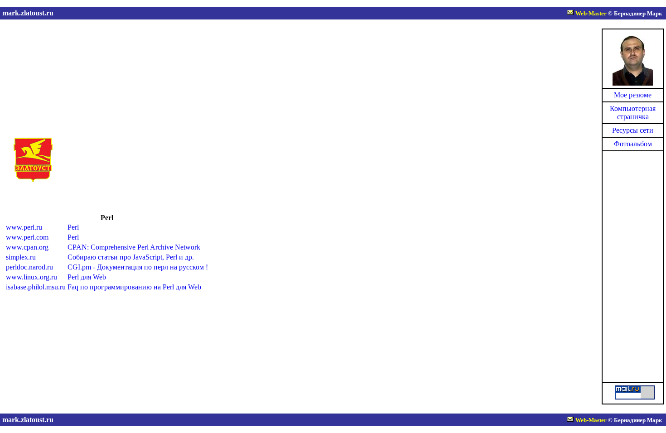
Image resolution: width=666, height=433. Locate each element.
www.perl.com (27, 237)
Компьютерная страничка (633, 112)
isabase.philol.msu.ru (36, 287)
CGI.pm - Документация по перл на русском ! (138, 267)
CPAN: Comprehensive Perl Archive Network (134, 247)
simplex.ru (21, 257)
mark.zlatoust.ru (27, 13)
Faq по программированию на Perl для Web (134, 287)
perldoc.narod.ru (29, 267)
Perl (73, 227)
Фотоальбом (633, 144)
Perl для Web (87, 277)
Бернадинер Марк (638, 13)
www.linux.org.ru (31, 277)
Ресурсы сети (632, 130)
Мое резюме (633, 95)
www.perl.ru (24, 227)
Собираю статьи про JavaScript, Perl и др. (131, 257)
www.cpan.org (27, 247)
